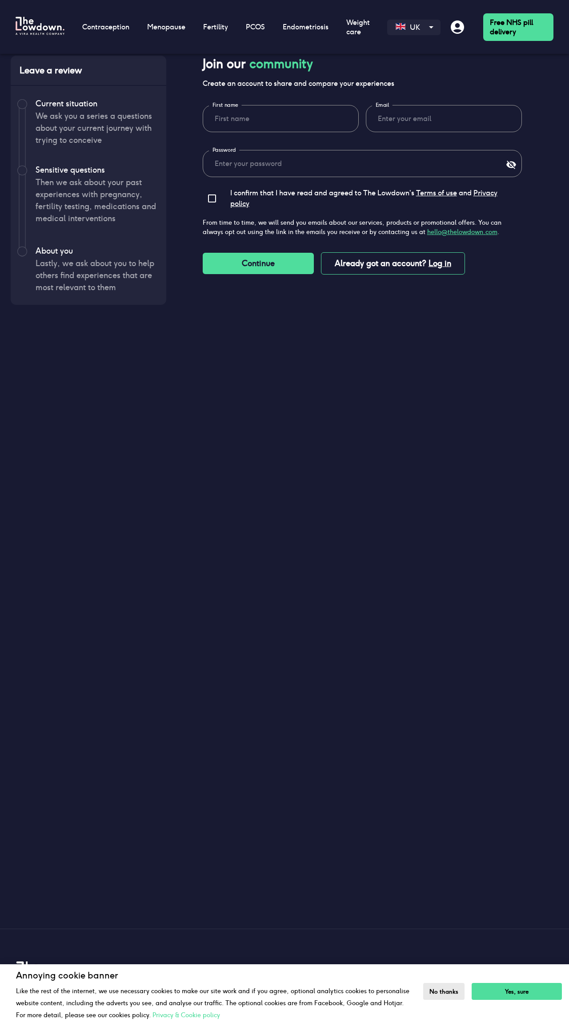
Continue (258, 263)
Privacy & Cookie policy (186, 1015)
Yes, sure (517, 991)
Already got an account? (393, 263)
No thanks (443, 991)
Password (224, 150)
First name (225, 105)
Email (382, 105)
